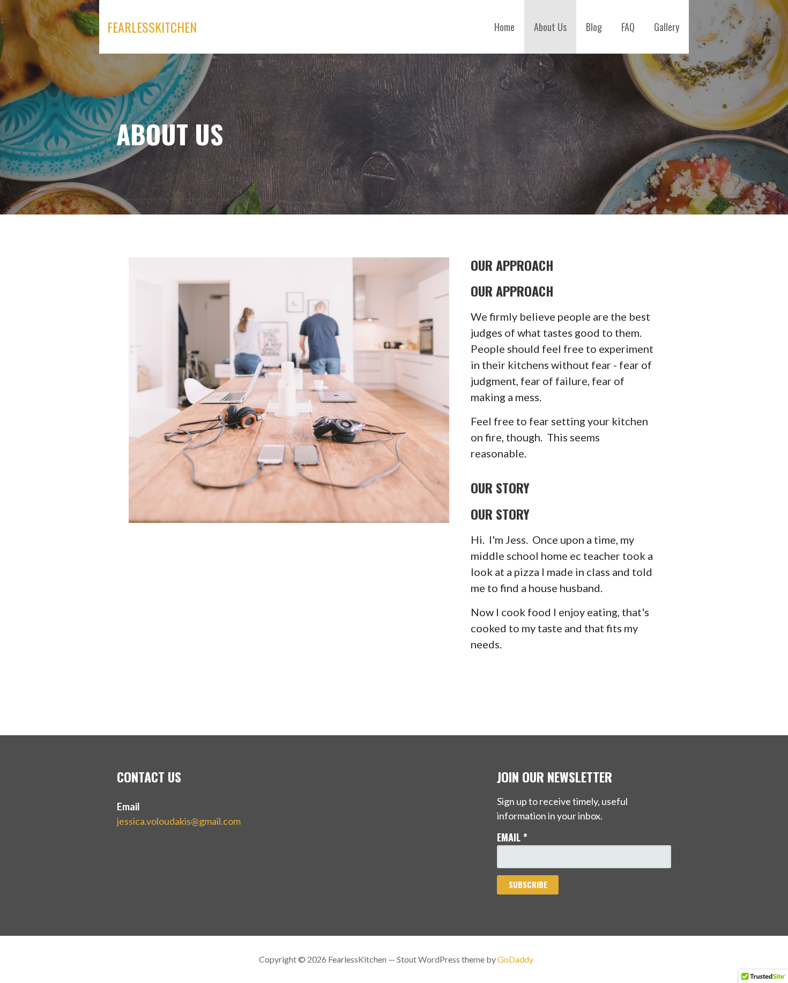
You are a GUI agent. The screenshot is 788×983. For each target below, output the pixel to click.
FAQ (628, 27)
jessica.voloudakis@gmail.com (179, 821)
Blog (594, 27)
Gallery (666, 27)
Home (504, 27)
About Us (550, 27)
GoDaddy (515, 959)
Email (512, 837)
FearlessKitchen (152, 26)
